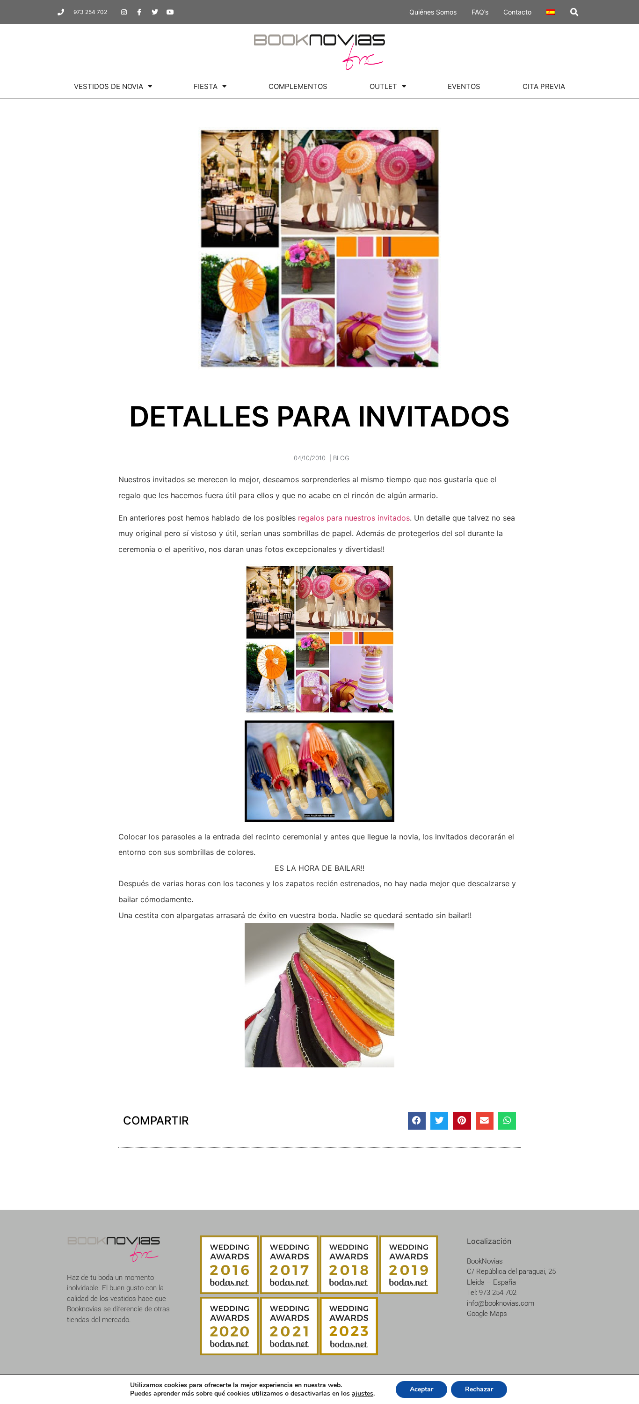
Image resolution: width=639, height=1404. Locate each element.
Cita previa (544, 86)
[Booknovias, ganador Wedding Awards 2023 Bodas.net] (349, 1352)
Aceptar (421, 1389)
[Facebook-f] (139, 12)
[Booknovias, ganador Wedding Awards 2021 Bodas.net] (289, 1352)
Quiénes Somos (433, 12)
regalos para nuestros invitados (354, 517)
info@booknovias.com (500, 1303)
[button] (574, 12)
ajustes (362, 1393)
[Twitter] (154, 12)
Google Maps (487, 1313)
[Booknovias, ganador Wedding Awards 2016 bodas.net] (229, 1291)
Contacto (517, 12)
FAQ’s (480, 12)
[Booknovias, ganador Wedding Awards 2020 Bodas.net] (229, 1352)
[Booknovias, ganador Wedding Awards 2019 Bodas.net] (408, 1291)
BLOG (341, 458)
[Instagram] (124, 12)
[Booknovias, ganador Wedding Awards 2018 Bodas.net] (349, 1291)
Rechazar (479, 1389)
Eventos (464, 86)
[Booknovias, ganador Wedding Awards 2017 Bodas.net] (289, 1291)
